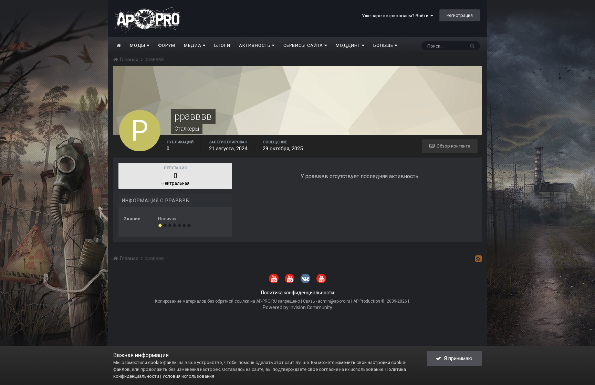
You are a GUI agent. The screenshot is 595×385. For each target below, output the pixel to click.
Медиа (193, 45)
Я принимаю (456, 358)
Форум (166, 45)
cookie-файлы (163, 362)
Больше (383, 45)
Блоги (222, 45)
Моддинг (349, 45)
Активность (255, 45)
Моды (138, 45)
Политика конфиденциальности (297, 292)
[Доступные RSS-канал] (478, 258)
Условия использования (188, 376)
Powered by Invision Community (297, 307)
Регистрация (460, 15)
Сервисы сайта (303, 45)
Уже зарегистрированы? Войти (396, 15)
